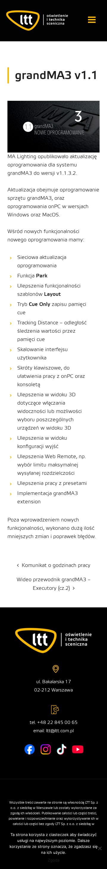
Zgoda (53, 860)
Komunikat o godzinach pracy (56, 565)
